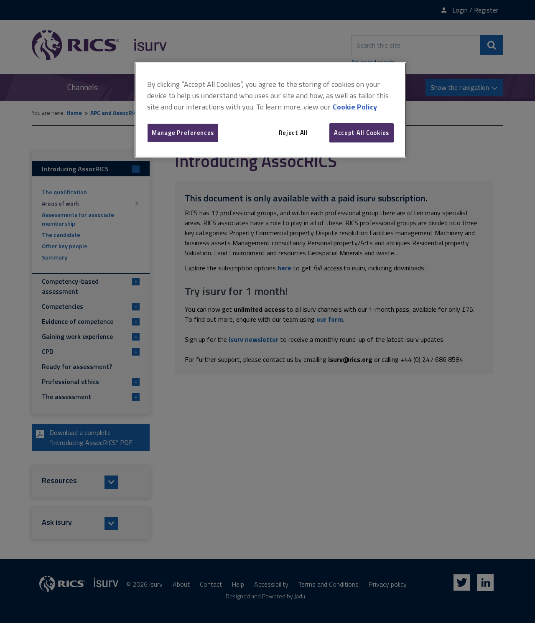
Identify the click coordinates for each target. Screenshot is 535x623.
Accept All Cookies (361, 132)
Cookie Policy (355, 106)
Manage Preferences (183, 132)
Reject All (293, 132)
